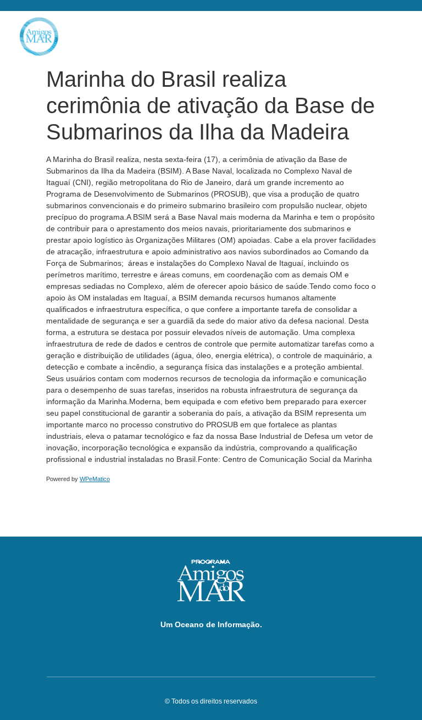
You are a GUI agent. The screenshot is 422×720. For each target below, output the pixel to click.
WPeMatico (95, 479)
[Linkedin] (211, 649)
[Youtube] (193, 649)
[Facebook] (174, 649)
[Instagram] (248, 649)
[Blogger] (155, 649)
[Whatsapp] (267, 649)
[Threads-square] (229, 649)
